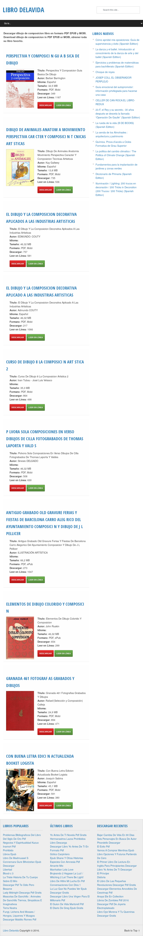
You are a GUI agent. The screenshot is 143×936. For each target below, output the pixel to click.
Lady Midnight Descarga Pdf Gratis (22, 892)
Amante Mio (56, 865)
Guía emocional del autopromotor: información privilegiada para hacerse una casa (116, 90)
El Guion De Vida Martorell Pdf (67, 904)
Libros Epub (9, 854)
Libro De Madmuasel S (15, 858)
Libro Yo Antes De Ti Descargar (114, 869)
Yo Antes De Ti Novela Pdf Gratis (68, 835)
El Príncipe (103, 873)
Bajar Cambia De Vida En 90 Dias (115, 835)
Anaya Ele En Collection (110, 896)
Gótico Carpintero (60, 854)
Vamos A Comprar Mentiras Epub (115, 850)
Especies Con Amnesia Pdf (65, 862)
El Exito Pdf (103, 846)
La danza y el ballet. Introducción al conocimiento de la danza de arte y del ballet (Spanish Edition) (117, 53)
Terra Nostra (10, 908)
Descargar (45, 105)
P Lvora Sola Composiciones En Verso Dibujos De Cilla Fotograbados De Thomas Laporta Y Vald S (44, 438)
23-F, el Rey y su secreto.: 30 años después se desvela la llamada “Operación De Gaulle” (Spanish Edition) (118, 113)
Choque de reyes (105, 72)
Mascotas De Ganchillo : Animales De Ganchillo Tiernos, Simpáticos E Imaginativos (22, 900)
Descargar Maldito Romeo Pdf (19, 919)
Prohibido (8, 850)
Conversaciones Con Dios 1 (65, 885)
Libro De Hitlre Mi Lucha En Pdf (67, 881)
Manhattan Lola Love (61, 869)
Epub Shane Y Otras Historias (66, 858)
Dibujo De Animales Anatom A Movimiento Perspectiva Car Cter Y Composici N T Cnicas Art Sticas (46, 136)
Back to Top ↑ (132, 930)
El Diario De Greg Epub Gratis (66, 908)
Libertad (7, 869)
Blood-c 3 (8, 873)
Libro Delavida (23, 9)
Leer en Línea (63, 105)
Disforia (101, 877)
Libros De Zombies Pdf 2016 (113, 900)
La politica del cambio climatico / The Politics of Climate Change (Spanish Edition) (116, 155)
